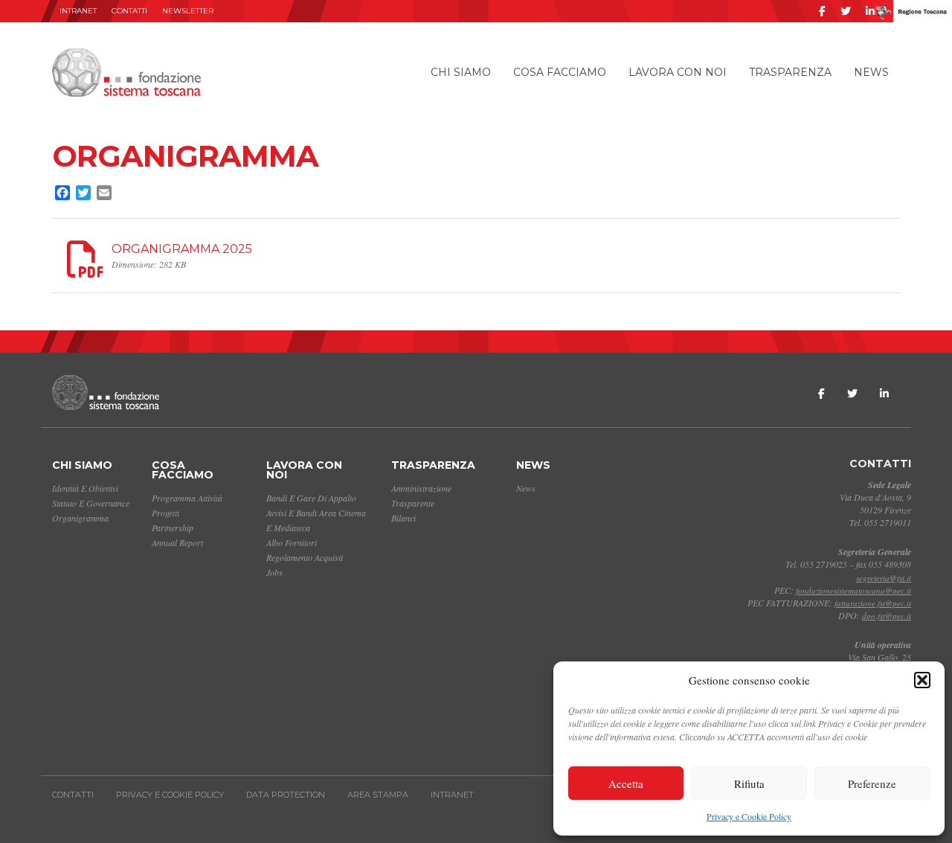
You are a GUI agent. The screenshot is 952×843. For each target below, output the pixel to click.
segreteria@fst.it (883, 577)
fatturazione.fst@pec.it (872, 603)
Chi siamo (461, 72)
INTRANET (78, 11)
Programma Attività (187, 498)
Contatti (129, 11)
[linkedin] (870, 11)
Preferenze (872, 783)
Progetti (165, 513)
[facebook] (822, 11)
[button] (922, 680)
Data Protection (285, 794)
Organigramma (80, 518)
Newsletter (187, 11)
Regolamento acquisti (304, 557)
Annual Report (177, 542)
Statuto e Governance (90, 503)
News (871, 72)
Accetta (625, 783)
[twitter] (845, 11)
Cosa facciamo (559, 72)
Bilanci (403, 518)
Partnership (172, 527)
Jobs (274, 572)
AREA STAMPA (377, 794)
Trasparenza (790, 72)
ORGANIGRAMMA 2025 (182, 249)
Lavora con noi (677, 72)
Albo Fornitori (291, 542)
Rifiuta (749, 783)
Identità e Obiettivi (85, 488)
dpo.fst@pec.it (886, 615)
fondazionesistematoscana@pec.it (853, 590)
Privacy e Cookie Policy (749, 816)
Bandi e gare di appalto (311, 498)
